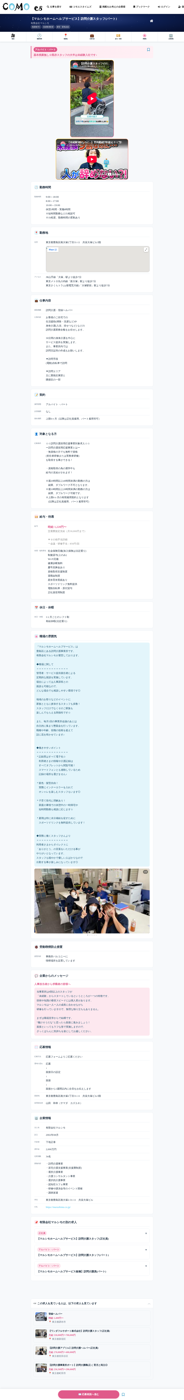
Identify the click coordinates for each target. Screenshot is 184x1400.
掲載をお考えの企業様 (113, 7)
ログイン (165, 7)
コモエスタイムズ (82, 7)
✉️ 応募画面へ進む (88, 1394)
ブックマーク (143, 7)
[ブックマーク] (148, 49)
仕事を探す (56, 7)
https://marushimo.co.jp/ (58, 1207)
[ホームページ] (151, 21)
